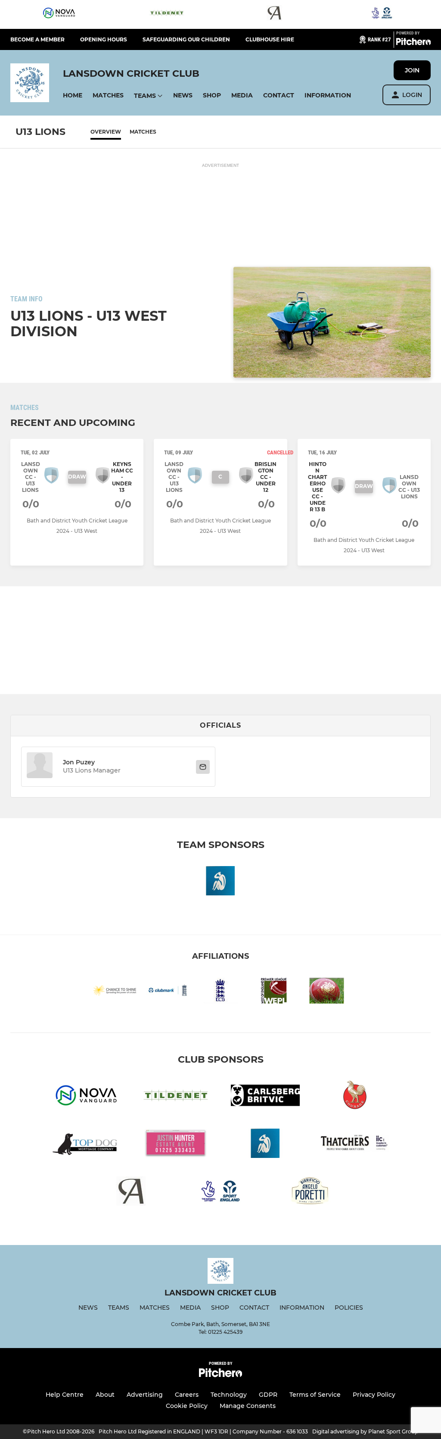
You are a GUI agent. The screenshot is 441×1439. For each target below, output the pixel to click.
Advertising (145, 1394)
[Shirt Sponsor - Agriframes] (274, 14)
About (105, 1394)
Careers (187, 1394)
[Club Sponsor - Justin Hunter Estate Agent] (175, 1145)
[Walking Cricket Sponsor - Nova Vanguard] (59, 14)
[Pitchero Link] (413, 43)
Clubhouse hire (269, 39)
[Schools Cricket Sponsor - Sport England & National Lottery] (382, 14)
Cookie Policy (187, 1406)
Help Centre (65, 1394)
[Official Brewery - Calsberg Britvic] (265, 1097)
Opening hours (103, 39)
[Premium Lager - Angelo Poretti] (310, 1192)
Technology (229, 1394)
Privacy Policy (374, 1394)
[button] (72, 95)
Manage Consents (248, 1406)
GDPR (268, 1394)
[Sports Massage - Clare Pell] (220, 882)
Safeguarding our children (186, 39)
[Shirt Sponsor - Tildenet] (167, 14)
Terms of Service (315, 1394)
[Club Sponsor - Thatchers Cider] (354, 1145)
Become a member (37, 39)
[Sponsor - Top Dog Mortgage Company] (86, 1145)
